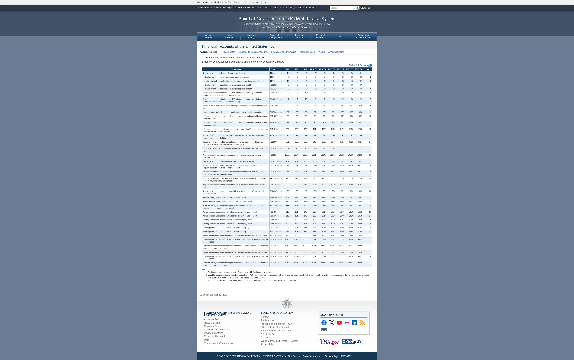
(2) (204, 108)
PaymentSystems (299, 36)
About (322, 52)
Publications (250, 7)
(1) (259, 81)
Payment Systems (213, 333)
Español (265, 337)
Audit (289, 330)
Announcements (336, 52)
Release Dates (228, 52)
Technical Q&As (307, 52)
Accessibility (267, 344)
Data (341, 36)
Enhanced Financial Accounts (253, 52)
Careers (284, 7)
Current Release (208, 52)
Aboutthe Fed (208, 36)
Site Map (262, 7)
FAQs (293, 7)
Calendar (238, 7)
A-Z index (273, 7)
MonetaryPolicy (251, 36)
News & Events (212, 323)
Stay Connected (205, 7)
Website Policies (270, 341)
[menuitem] (208, 37)
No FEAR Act (268, 334)
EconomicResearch (321, 36)
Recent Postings (224, 7)
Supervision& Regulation (275, 36)
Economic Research (215, 336)
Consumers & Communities (218, 343)
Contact (310, 7)
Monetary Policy (212, 326)
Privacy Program (289, 341)
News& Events (229, 36)
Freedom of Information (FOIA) (277, 324)
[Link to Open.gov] (353, 341)
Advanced (365, 8)
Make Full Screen (358, 65)
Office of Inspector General (275, 327)
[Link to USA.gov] (329, 341)
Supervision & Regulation (217, 329)
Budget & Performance (273, 330)
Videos (301, 7)
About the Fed (211, 319)
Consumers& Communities (363, 36)
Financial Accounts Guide (283, 52)
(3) (248, 228)
